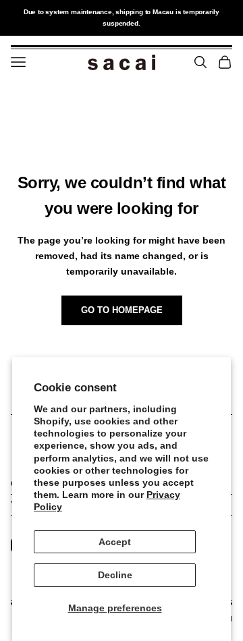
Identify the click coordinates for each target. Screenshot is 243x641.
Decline (115, 574)
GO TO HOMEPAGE (122, 310)
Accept (115, 541)
